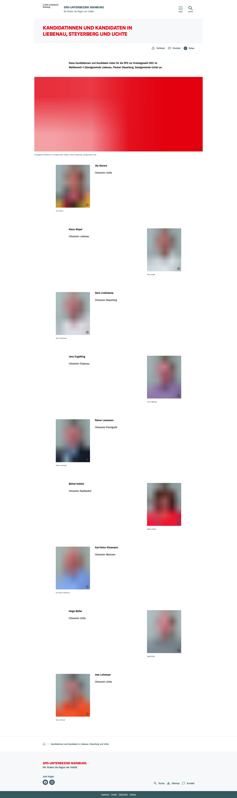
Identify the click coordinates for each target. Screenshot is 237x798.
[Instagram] (52, 782)
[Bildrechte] (199, 148)
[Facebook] (45, 782)
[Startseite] (44, 744)
